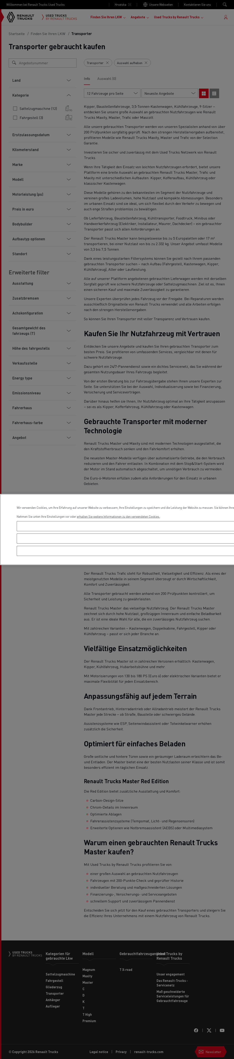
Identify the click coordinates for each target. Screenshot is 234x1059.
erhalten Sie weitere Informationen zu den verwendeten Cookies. (118, 516)
